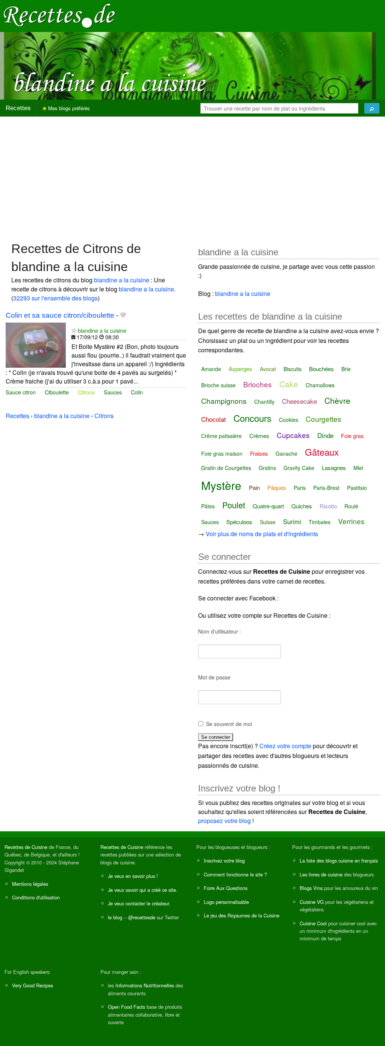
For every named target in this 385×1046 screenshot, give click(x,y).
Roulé (351, 506)
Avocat (268, 369)
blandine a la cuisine (121, 280)
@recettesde (141, 917)
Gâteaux (322, 451)
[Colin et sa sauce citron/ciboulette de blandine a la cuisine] (36, 344)
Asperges (240, 369)
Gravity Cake (298, 467)
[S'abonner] (73, 330)
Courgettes (323, 419)
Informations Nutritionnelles (144, 985)
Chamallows (320, 385)
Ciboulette (57, 392)
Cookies (288, 419)
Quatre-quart (268, 506)
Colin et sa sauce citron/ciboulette (60, 315)
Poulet (233, 505)
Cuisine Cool (313, 923)
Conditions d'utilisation (36, 897)
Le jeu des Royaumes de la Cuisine (241, 915)
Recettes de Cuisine (26, 846)
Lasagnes (334, 467)
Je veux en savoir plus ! (133, 875)
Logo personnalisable (226, 901)
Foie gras (352, 436)
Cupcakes (293, 435)
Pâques (276, 487)
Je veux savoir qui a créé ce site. (142, 889)
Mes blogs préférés (68, 108)
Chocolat (213, 419)
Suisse (268, 522)
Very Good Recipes (32, 985)
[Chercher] (371, 108)
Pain (254, 487)
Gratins (267, 467)
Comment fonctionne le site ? (235, 874)
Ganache (286, 453)
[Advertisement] (192, 175)
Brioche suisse (218, 385)
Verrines (351, 521)
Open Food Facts (126, 1006)
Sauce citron (21, 392)
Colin (137, 392)
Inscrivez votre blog (224, 860)
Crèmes (259, 436)
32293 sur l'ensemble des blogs (55, 298)
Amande (211, 369)
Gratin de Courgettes (226, 467)
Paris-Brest (326, 487)
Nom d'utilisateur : (219, 631)
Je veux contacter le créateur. (139, 903)
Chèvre (337, 400)
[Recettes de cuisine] (59, 15)
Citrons (86, 392)
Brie (346, 369)
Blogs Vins (311, 887)
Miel (358, 467)
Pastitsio (357, 487)
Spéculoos (239, 522)
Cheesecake (299, 401)
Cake (288, 384)
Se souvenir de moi (229, 724)
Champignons (224, 401)
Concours (252, 417)
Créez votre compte (285, 745)
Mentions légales (30, 883)
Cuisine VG (312, 901)
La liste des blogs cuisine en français (339, 860)
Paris (300, 487)
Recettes (18, 108)
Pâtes (208, 506)
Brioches (257, 384)
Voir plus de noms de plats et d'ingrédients (262, 533)
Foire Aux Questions (225, 887)
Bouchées (321, 369)
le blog (115, 917)
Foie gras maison (222, 453)
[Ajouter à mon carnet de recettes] (123, 315)
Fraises (259, 453)
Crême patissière (221, 436)
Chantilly (264, 401)
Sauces (113, 392)
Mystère (221, 485)
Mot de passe (214, 677)
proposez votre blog (224, 820)
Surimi (292, 521)
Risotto (328, 506)
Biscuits (292, 369)
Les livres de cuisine (321, 874)
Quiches (301, 506)
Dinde (325, 435)
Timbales (319, 522)
